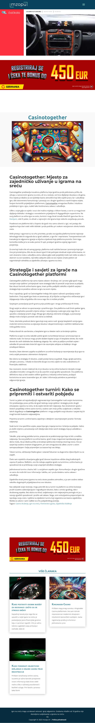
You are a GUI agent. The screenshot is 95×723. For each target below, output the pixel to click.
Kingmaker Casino (61, 604)
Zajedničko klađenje (64, 503)
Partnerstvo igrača (47, 503)
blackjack (13, 219)
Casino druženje (22, 503)
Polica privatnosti (59, 720)
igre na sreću (34, 503)
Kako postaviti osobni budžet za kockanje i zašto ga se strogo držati (27, 607)
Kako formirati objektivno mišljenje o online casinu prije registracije (27, 668)
